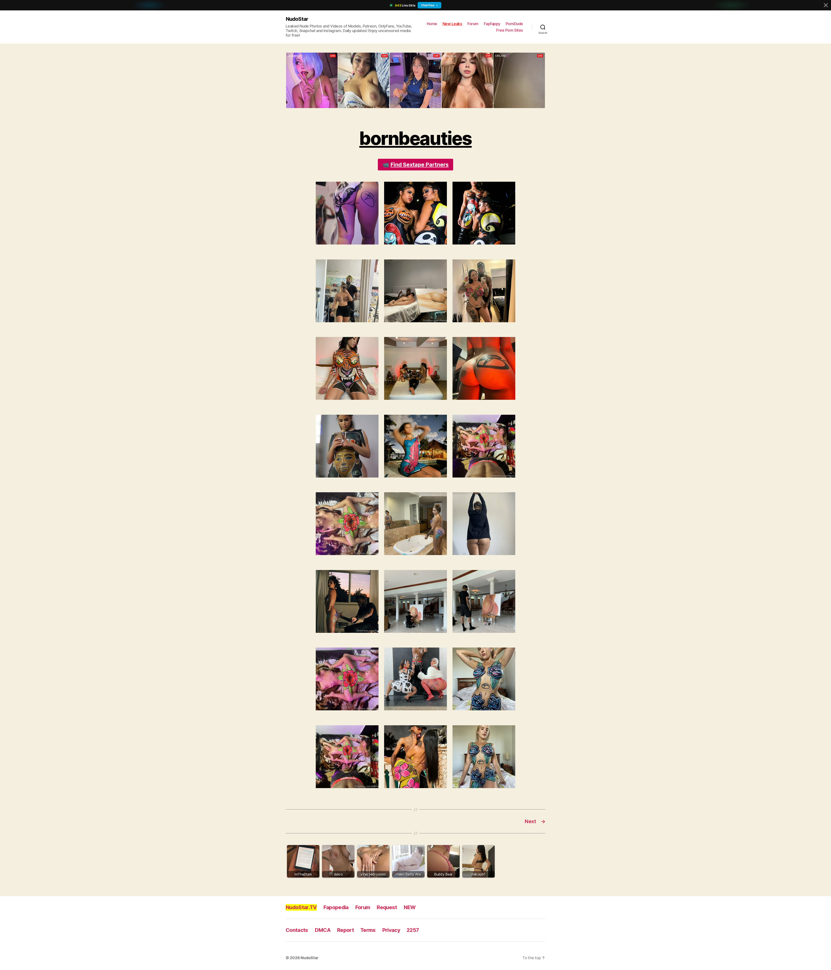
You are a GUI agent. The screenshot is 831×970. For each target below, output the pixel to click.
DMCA (322, 930)
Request (387, 907)
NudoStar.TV (301, 907)
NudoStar (297, 19)
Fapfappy (492, 23)
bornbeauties (415, 138)
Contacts (297, 930)
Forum (472, 23)
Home (432, 23)
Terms (368, 930)
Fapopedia (336, 907)
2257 (413, 930)
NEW (410, 907)
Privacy (391, 930)
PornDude (514, 23)
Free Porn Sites (509, 30)
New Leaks (452, 23)
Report (345, 930)
